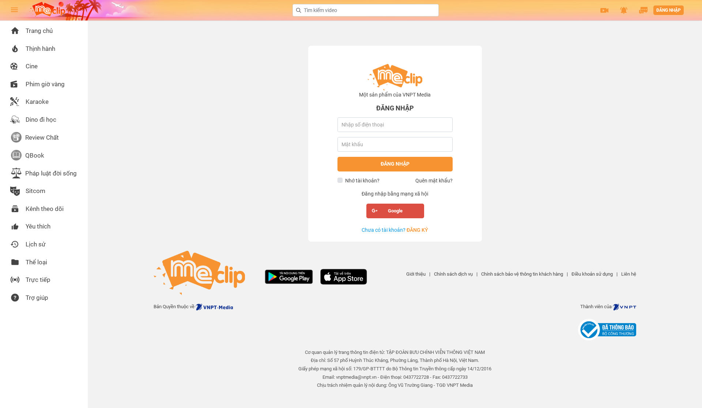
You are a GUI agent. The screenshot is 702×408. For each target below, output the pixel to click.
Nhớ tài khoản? (362, 181)
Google (395, 211)
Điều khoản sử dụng (592, 274)
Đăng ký (417, 230)
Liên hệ (628, 274)
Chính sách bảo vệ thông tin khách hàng (522, 274)
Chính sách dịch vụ (453, 274)
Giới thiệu (416, 274)
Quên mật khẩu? (434, 181)
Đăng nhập (668, 10)
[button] (604, 10)
